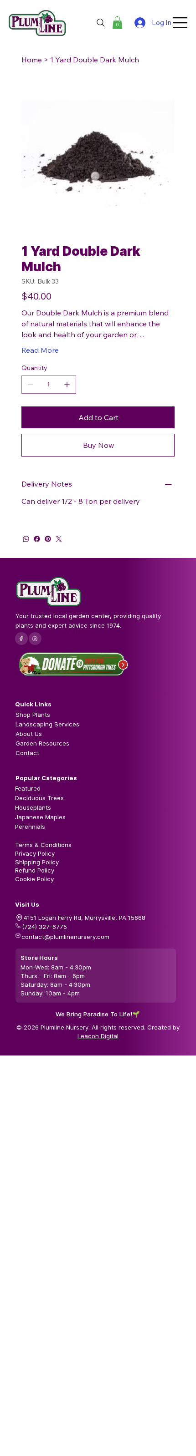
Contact (27, 752)
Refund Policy (34, 870)
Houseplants (33, 807)
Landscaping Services (47, 724)
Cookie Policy (34, 879)
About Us (28, 733)
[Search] (100, 22)
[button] (117, 22)
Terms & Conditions (43, 844)
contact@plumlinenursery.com (65, 936)
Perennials (30, 826)
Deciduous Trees (39, 798)
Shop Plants (32, 714)
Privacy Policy (35, 853)
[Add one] (67, 384)
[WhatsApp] (26, 538)
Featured (28, 788)
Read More (40, 350)
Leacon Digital (98, 1036)
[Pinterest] (47, 538)
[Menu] (180, 22)
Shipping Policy (37, 862)
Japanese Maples (40, 817)
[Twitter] (58, 538)
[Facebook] (36, 538)
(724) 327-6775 (44, 926)
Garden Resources (42, 743)
